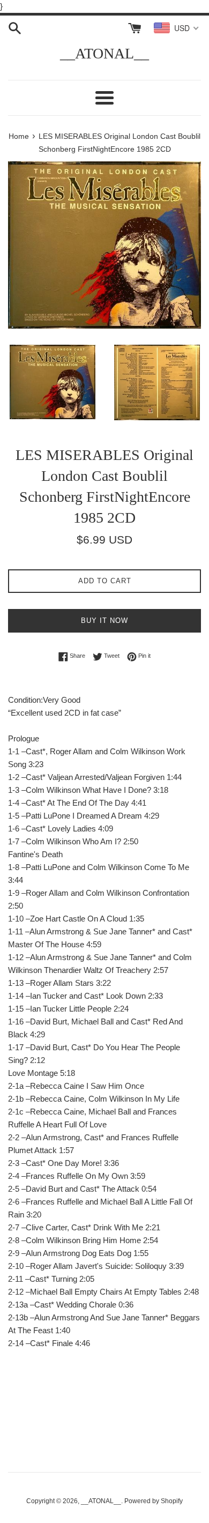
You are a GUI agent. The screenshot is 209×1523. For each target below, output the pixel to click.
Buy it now (104, 620)
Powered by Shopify (153, 1501)
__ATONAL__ (104, 53)
